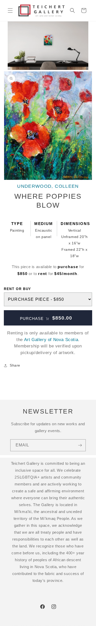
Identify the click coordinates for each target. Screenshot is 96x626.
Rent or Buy (17, 289)
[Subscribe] (80, 445)
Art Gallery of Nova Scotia (51, 339)
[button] (10, 10)
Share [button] (15, 365)
